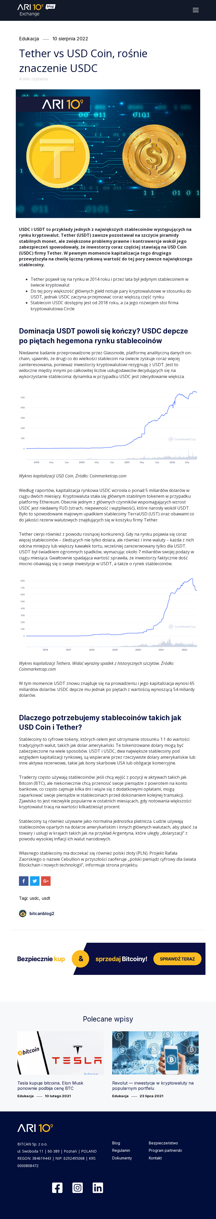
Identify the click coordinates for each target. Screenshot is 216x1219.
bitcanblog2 (42, 913)
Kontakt (155, 1158)
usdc (34, 898)
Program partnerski (165, 1150)
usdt (46, 898)
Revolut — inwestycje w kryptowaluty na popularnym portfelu (153, 1085)
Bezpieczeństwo (163, 1143)
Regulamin (121, 1150)
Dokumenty (122, 1158)
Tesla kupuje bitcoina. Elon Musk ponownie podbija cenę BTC (50, 1085)
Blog (116, 1143)
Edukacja (29, 38)
